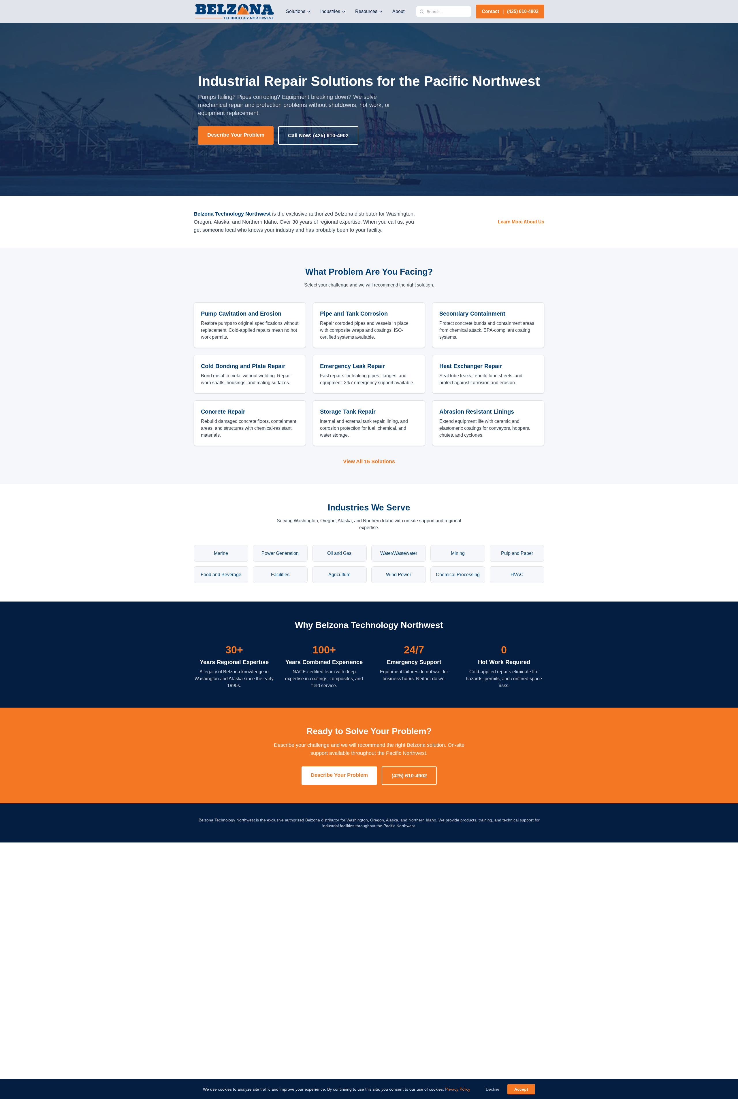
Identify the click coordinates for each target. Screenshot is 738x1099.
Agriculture (339, 574)
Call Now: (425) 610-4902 (318, 135)
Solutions (295, 11)
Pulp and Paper (517, 553)
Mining (458, 553)
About (398, 11)
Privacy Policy (457, 1089)
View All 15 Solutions (369, 461)
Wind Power (398, 574)
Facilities (280, 574)
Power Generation (280, 553)
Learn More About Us (521, 221)
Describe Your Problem (235, 135)
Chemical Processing (458, 574)
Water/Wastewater (398, 553)
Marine (221, 553)
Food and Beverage (221, 574)
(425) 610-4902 (409, 775)
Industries (330, 11)
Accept (521, 1089)
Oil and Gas (339, 553)
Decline (492, 1089)
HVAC (517, 574)
